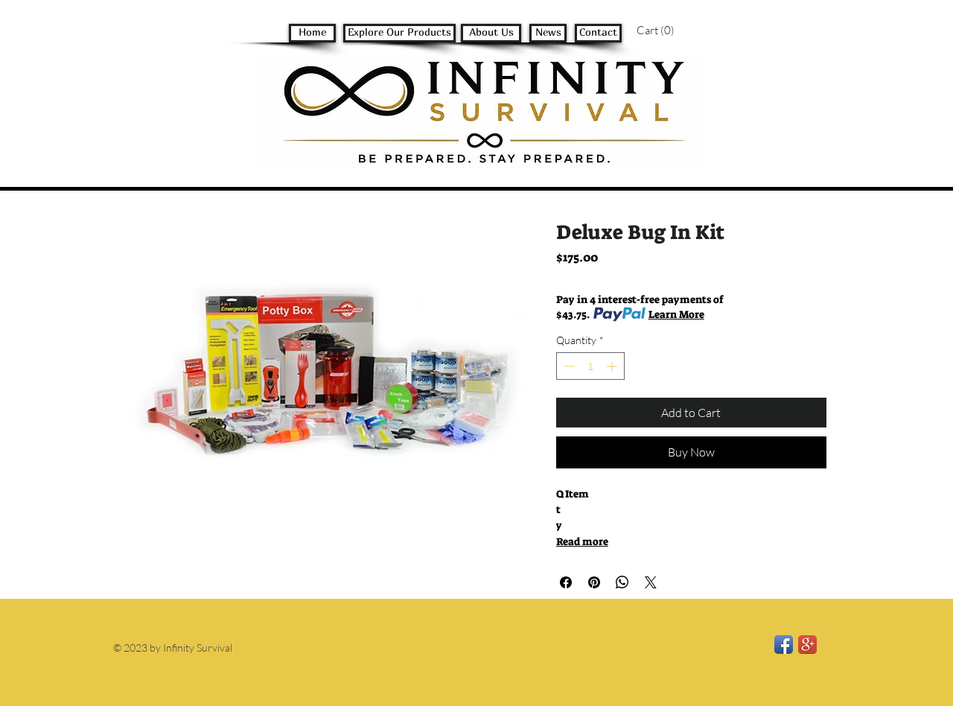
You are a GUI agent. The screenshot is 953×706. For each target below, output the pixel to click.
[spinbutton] (590, 366)
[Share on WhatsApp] (622, 582)
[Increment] (613, 366)
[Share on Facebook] (566, 582)
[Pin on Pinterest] (594, 582)
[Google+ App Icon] (807, 644)
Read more (582, 541)
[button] (667, 30)
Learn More (676, 314)
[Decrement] (567, 366)
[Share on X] (651, 582)
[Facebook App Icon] (783, 644)
